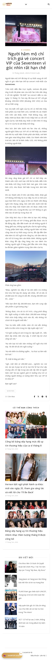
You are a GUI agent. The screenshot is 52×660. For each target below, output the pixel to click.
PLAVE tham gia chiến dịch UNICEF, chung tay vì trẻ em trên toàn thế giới (32, 594)
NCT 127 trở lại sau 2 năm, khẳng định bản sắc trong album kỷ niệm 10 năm (32, 622)
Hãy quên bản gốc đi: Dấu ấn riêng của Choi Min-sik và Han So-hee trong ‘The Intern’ (32, 608)
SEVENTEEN (10, 391)
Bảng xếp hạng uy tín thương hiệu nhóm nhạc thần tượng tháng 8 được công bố (25, 534)
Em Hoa (11, 396)
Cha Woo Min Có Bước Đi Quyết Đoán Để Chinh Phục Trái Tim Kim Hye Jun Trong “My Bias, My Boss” (32, 566)
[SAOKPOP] (7, 4)
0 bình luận (35, 73)
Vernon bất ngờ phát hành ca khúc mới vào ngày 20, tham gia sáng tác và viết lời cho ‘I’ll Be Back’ (24, 488)
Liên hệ (42, 655)
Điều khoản (35, 655)
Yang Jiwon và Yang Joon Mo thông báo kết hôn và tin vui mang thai (32, 581)
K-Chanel (26, 50)
